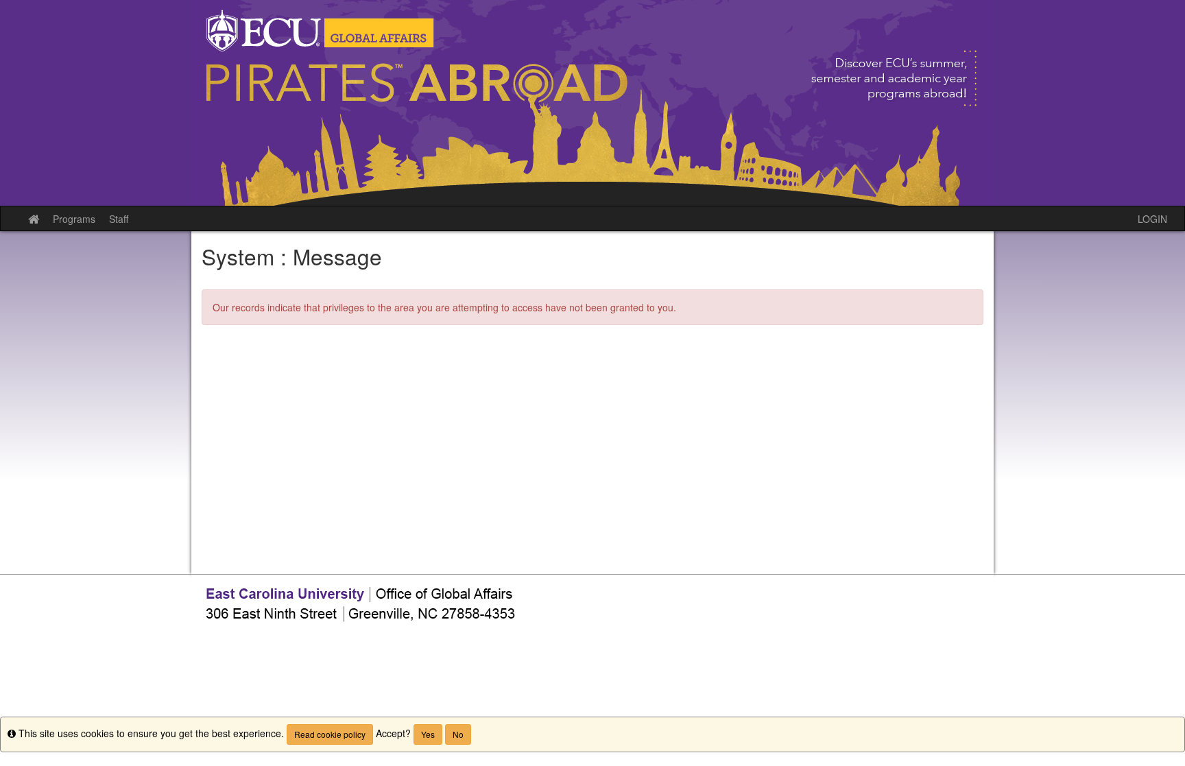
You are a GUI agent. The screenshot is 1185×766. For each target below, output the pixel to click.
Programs (74, 219)
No (458, 734)
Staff (118, 219)
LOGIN (1152, 219)
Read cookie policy (330, 734)
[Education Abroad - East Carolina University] (592, 103)
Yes (428, 734)
